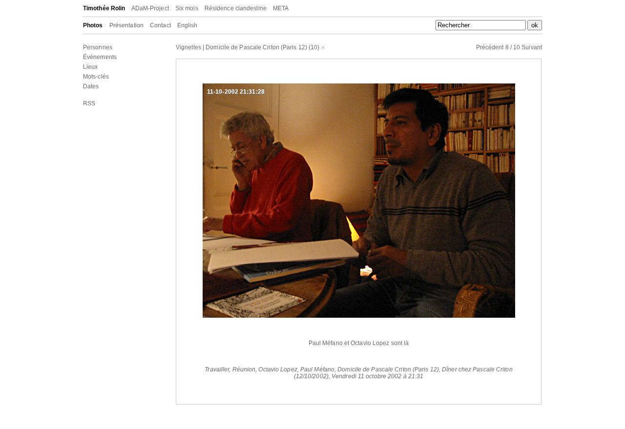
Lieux (90, 66)
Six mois (186, 8)
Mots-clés (96, 76)
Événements (100, 57)
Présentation (126, 25)
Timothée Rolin (104, 8)
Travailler (217, 369)
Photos (93, 25)
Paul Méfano (317, 369)
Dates (91, 86)
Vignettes (188, 47)
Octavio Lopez (277, 369)
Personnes (97, 47)
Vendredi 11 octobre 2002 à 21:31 (377, 376)
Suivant (531, 47)
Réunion (244, 369)
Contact (160, 25)
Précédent (490, 47)
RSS (89, 103)
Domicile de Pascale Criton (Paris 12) (256, 47)
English (187, 25)
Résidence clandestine (236, 8)
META (281, 8)
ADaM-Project (150, 8)
